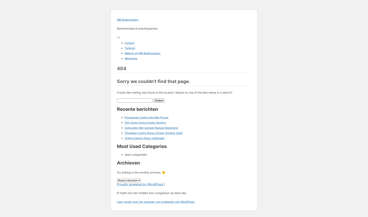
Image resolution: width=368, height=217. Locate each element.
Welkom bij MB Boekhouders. (143, 53)
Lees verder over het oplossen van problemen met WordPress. (156, 201)
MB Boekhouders (127, 19)
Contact (130, 42)
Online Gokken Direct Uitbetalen (145, 138)
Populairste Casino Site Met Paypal (146, 117)
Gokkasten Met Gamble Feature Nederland (151, 127)
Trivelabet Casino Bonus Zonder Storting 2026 (153, 133)
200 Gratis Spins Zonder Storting (145, 122)
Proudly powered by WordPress (140, 184)
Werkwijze (131, 58)
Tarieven (130, 48)
